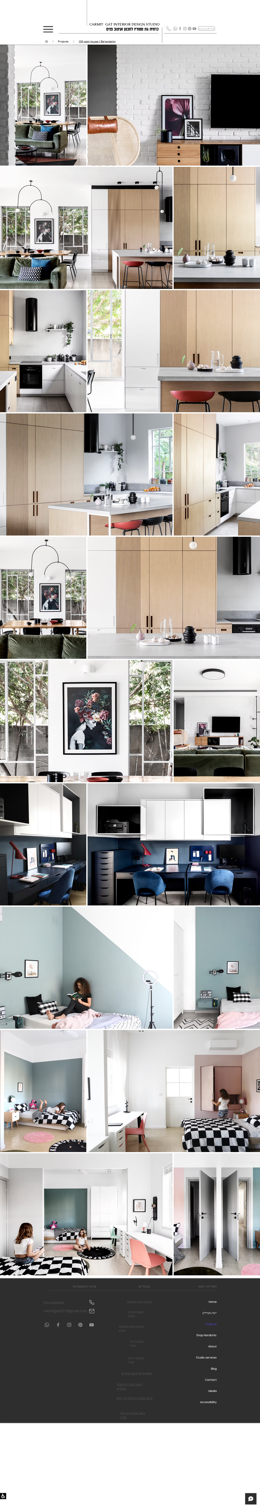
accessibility (208, 1402)
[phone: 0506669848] (168, 28)
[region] (103, 41)
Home (213, 1302)
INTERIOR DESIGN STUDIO (137, 24)
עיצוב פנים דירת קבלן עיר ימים (134, 1398)
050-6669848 (53, 1302)
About (212, 1346)
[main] (130, 661)
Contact (211, 1380)
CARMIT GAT (101, 24)
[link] (180, 28)
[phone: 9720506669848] (91, 1302)
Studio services (206, 1358)
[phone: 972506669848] (175, 28)
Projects (211, 1324)
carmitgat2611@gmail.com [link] (65, 1310)
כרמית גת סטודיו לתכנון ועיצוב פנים (132, 28)
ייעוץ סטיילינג (209, 1313)
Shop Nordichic (206, 1335)
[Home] (46, 41)
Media (213, 1391)
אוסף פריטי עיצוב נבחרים (137, 1373)
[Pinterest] (189, 28)
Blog (214, 1369)
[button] (3, 1496)
